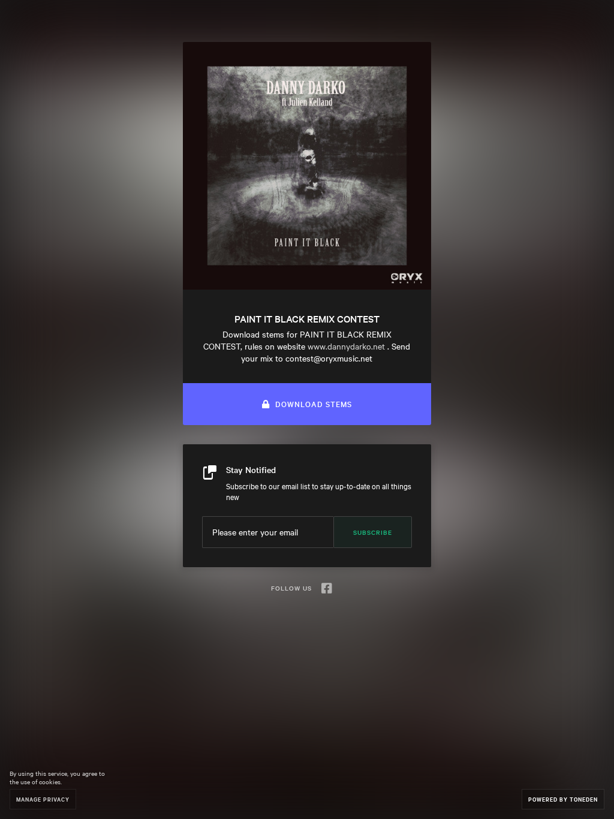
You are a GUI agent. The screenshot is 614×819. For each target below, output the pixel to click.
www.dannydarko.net (346, 346)
